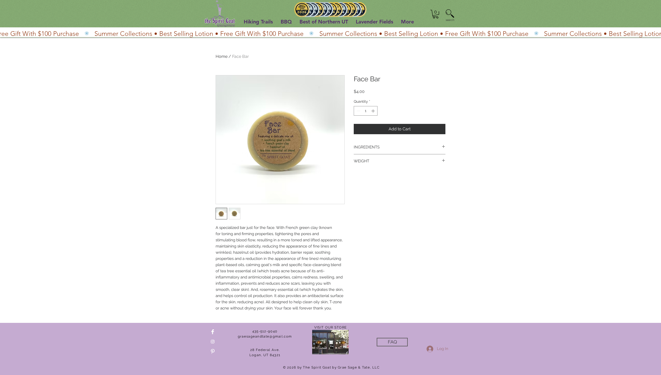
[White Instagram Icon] (212, 341)
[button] (435, 14)
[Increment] (373, 110)
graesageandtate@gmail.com (265, 336)
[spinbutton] (365, 110)
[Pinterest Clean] (212, 351)
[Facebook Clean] (212, 331)
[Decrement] (358, 110)
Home (221, 56)
